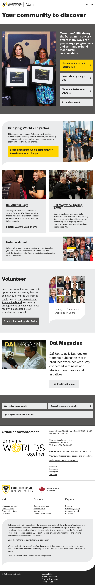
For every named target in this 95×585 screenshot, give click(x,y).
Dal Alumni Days (17, 205)
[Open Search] (81, 5)
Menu (89, 5)
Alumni (30, 4)
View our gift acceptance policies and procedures (71, 456)
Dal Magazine (58, 353)
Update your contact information (63, 460)
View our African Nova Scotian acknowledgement (29, 556)
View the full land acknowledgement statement (28, 540)
